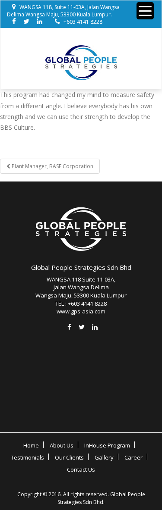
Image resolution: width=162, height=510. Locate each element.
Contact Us (81, 469)
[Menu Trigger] (145, 10)
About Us (61, 445)
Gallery (104, 457)
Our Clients (69, 457)
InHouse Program (107, 445)
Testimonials (27, 457)
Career (133, 457)
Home (31, 445)
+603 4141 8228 (83, 21)
